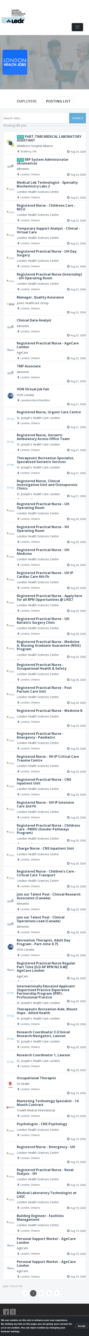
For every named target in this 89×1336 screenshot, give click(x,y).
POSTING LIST (58, 101)
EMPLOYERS (27, 101)
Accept (81, 1326)
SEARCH (77, 118)
